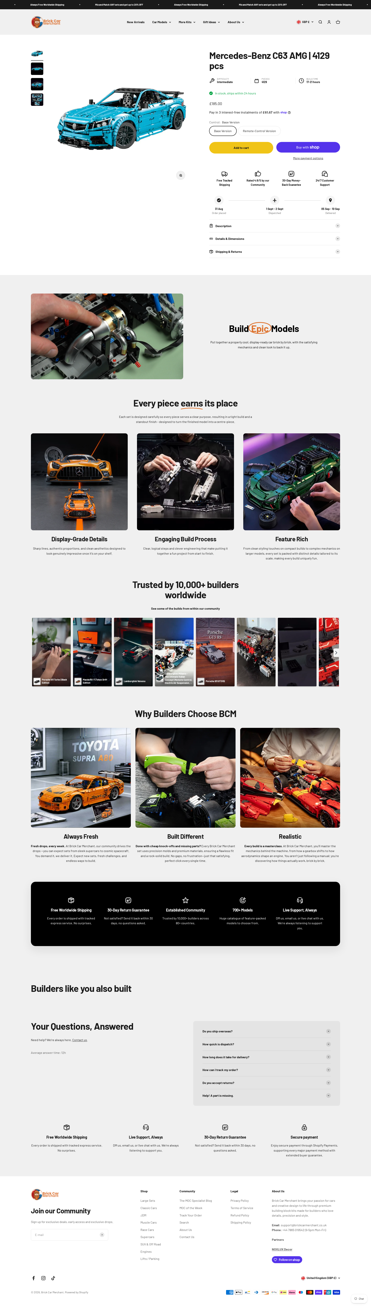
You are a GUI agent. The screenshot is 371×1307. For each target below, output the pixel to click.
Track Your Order (191, 1215)
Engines (146, 1251)
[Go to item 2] (37, 69)
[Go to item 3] (37, 85)
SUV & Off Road (150, 1244)
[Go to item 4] (37, 100)
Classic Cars (148, 1208)
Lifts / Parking (149, 1258)
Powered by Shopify (76, 1292)
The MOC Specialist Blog (196, 1200)
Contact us (79, 1040)
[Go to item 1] (37, 54)
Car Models (159, 22)
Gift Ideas (209, 22)
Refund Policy (240, 1215)
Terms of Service (242, 1208)
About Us (234, 22)
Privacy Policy (240, 1200)
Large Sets (147, 1200)
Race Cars (147, 1229)
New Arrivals (136, 22)
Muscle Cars (148, 1222)
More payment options (308, 158)
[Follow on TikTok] (53, 1278)
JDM (143, 1215)
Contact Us (187, 1237)
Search (184, 1222)
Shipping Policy (241, 1222)
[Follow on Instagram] (43, 1278)
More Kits (185, 22)
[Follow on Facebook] (33, 1278)
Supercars (147, 1237)
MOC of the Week (191, 1208)
